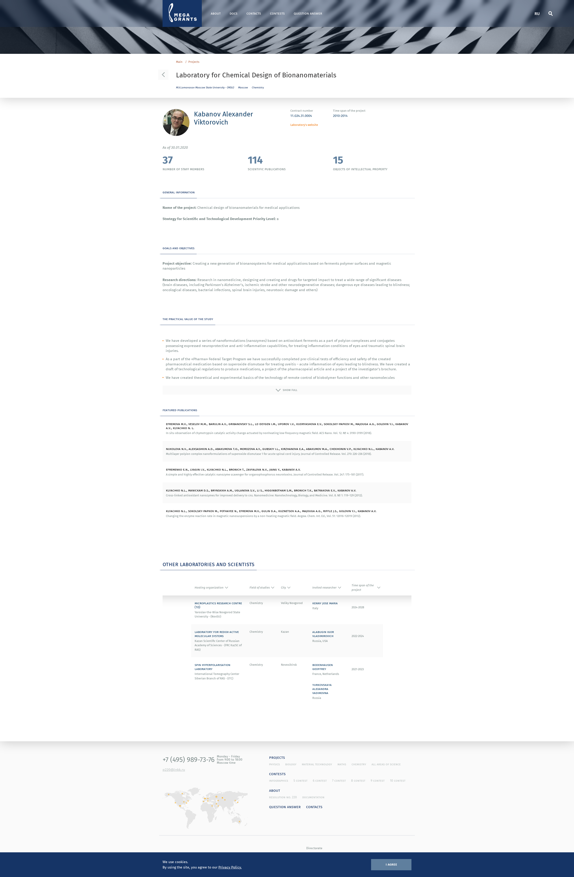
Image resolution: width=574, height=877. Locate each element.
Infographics (278, 780)
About (216, 13)
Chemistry (258, 87)
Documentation (313, 797)
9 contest (378, 780)
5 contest (300, 780)
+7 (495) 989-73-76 (189, 759)
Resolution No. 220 (283, 797)
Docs (233, 13)
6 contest (320, 780)
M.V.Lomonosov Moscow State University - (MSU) (205, 87)
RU (537, 13)
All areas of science (386, 764)
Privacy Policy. (230, 867)
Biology (290, 764)
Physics (274, 764)
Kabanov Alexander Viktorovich (223, 118)
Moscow (243, 87)
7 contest (339, 780)
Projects (193, 62)
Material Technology (317, 764)
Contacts (253, 13)
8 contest (358, 780)
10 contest (397, 780)
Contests (277, 13)
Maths (341, 764)
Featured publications (180, 409)
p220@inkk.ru (174, 769)
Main (179, 62)
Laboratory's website (304, 125)
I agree (391, 864)
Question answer (308, 13)
